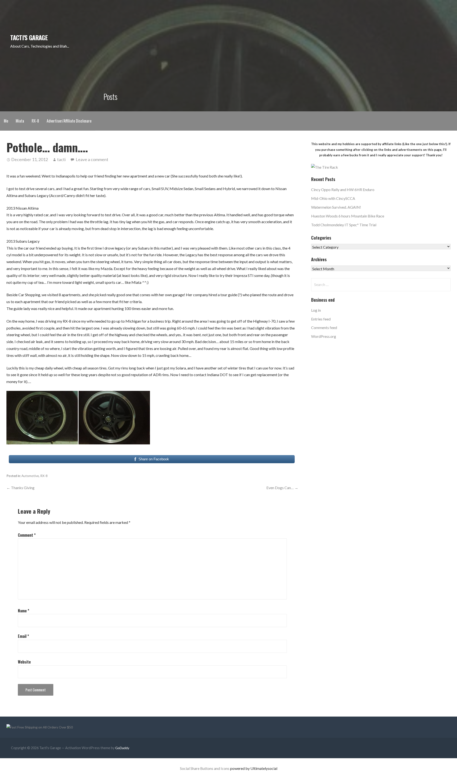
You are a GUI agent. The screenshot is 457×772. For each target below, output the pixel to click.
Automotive (30, 476)
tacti (61, 159)
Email (23, 636)
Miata (20, 121)
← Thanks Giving (20, 487)
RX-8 (35, 121)
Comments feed (324, 327)
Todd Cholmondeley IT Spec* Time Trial (343, 224)
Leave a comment (92, 159)
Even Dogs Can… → (282, 487)
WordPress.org (323, 336)
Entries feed (321, 319)
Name (23, 611)
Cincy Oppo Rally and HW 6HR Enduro (342, 189)
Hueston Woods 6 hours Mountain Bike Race (347, 216)
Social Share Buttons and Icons (204, 768)
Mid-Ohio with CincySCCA (333, 198)
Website (24, 662)
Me (6, 121)
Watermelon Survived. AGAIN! (336, 207)
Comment (27, 535)
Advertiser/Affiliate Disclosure (69, 121)
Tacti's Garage (29, 37)
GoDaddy (122, 748)
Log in (316, 310)
